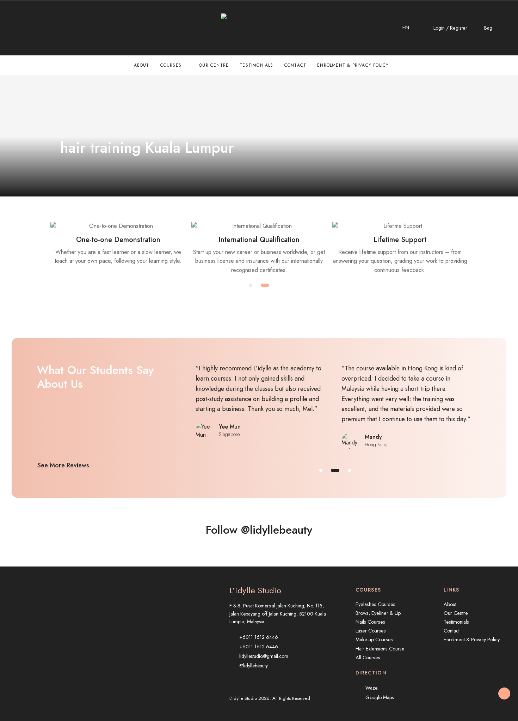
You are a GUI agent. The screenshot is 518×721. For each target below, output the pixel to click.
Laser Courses (371, 630)
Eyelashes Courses (375, 604)
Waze (371, 687)
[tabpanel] (259, 248)
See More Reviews (63, 465)
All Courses (368, 657)
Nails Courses (370, 621)
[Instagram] (29, 27)
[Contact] (14, 27)
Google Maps (379, 697)
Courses (170, 65)
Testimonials (256, 65)
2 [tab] (265, 285)
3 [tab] (349, 470)
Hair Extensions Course (380, 648)
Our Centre (214, 65)
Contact (295, 65)
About (141, 65)
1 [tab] (250, 285)
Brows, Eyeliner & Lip (378, 613)
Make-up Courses (374, 639)
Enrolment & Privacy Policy (353, 65)
